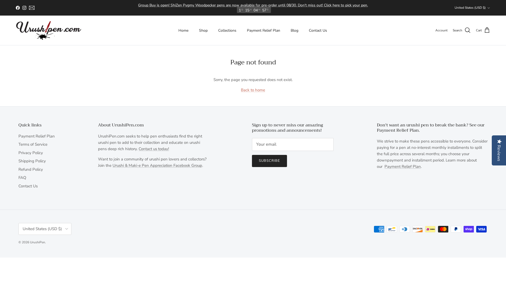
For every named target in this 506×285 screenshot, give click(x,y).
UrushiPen (37, 242)
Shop (203, 30)
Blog (294, 30)
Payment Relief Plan (263, 30)
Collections (227, 30)
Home (183, 30)
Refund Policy (30, 169)
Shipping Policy (32, 161)
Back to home (253, 90)
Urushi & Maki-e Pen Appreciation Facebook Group (157, 165)
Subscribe (269, 160)
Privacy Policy (30, 152)
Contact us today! (154, 148)
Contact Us (318, 30)
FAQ (22, 177)
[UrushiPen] (49, 30)
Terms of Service (32, 144)
